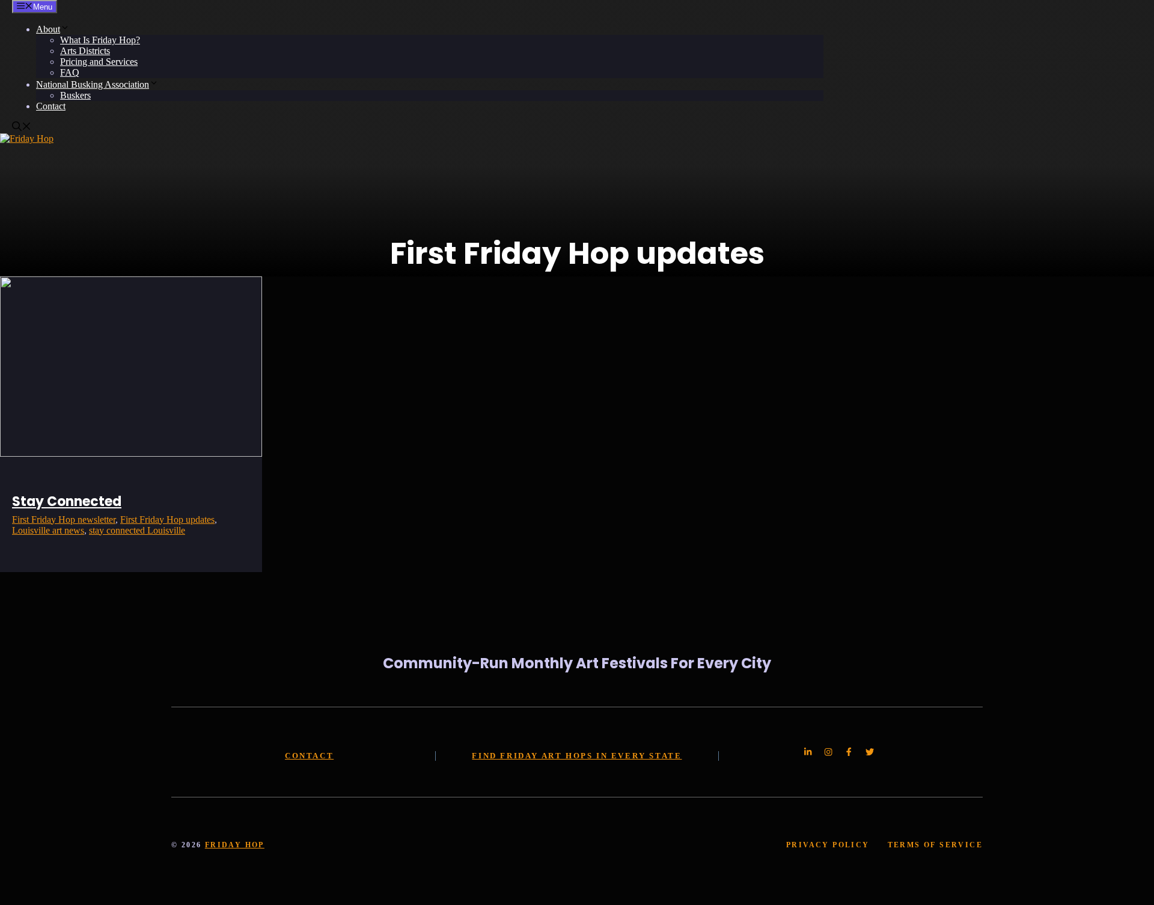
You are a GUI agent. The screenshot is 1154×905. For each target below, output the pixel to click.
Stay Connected (66, 501)
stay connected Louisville (137, 530)
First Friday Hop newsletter (63, 519)
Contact (51, 106)
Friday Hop (234, 845)
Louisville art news (48, 530)
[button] (21, 128)
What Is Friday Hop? (100, 40)
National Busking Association (92, 84)
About (48, 29)
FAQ (69, 72)
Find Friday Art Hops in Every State (577, 755)
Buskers (75, 95)
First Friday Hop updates (167, 519)
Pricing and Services (99, 61)
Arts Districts (85, 51)
